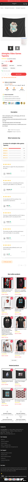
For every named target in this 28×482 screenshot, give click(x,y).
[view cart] (26, 4)
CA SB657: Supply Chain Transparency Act (9, 446)
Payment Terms (4, 454)
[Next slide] (25, 27)
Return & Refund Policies (6, 456)
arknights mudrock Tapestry (7, 381)
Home (2, 8)
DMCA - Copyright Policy (6, 445)
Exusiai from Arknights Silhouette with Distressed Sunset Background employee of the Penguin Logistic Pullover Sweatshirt (7, 332)
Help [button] (25, 480)
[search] (24, 4)
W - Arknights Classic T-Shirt (7, 352)
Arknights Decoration (9, 8)
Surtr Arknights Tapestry (20, 400)
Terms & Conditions (5, 441)
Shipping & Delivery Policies (6, 452)
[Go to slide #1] (10, 48)
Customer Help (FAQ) (5, 460)
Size (2, 63)
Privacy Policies (4, 443)
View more (14, 360)
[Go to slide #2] (17, 48)
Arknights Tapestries (20, 8)
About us (3, 439)
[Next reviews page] (25, 265)
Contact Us (3, 458)
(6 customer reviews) (11, 58)
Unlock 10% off (2, 476)
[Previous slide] (2, 27)
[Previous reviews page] (19, 265)
